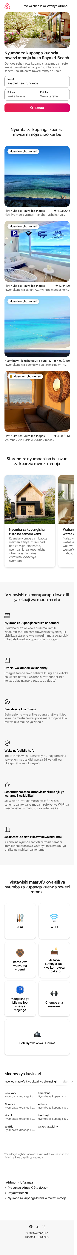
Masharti (43, 1236)
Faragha (30, 1236)
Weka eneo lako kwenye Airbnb (45, 6)
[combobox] (37, 83)
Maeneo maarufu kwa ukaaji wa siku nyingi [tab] (30, 1081)
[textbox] (20, 96)
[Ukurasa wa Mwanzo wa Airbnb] (7, 6)
